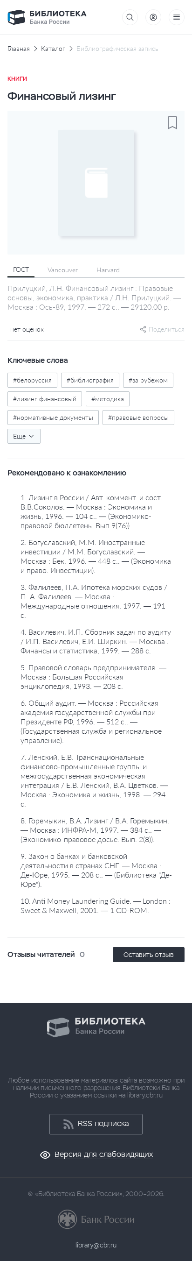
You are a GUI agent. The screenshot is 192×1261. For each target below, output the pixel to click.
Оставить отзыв (148, 954)
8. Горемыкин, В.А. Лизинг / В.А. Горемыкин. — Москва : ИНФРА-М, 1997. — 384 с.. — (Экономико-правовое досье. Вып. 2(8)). (95, 829)
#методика (107, 399)
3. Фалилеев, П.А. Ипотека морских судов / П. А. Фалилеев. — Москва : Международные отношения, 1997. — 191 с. (94, 600)
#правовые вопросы (138, 417)
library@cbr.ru (96, 1245)
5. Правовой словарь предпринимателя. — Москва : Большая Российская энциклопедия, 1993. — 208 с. (93, 676)
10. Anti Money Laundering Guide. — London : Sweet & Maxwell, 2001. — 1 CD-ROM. (96, 905)
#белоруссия (32, 380)
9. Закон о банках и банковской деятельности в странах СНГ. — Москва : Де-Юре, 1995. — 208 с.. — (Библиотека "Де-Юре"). (96, 869)
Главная (18, 48)
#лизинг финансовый (44, 399)
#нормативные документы (53, 417)
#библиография (90, 380)
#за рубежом (148, 380)
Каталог (53, 48)
